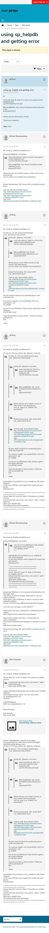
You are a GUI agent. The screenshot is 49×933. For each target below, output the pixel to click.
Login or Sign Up (39, 2)
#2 (45, 146)
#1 (45, 89)
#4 (45, 345)
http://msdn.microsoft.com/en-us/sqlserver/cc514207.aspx (17, 193)
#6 (45, 670)
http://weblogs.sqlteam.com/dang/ (31, 723)
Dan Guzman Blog (25, 721)
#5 (45, 533)
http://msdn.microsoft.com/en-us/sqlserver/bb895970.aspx (17, 196)
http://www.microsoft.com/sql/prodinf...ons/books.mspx (22, 201)
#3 (45, 225)
